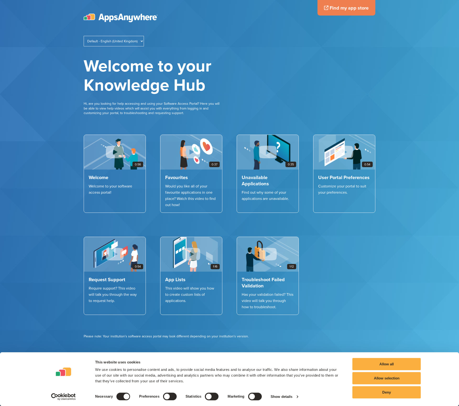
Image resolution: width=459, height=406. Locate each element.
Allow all (386, 364)
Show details (281, 397)
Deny (386, 392)
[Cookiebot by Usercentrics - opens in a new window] (63, 396)
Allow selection (386, 378)
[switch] (170, 396)
